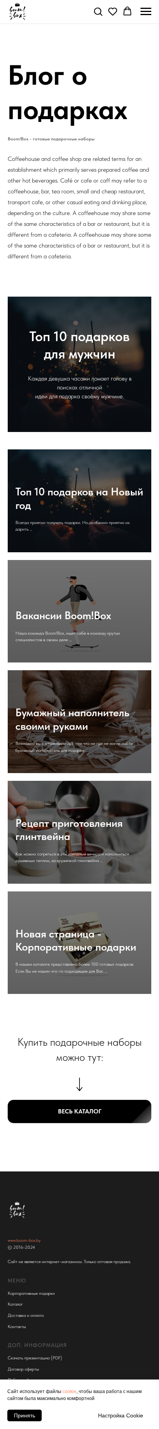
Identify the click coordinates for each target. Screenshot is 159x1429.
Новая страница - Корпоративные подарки (75, 940)
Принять (24, 1415)
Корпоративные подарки (31, 1293)
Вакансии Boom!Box (63, 615)
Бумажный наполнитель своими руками (72, 719)
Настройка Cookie (120, 1415)
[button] (98, 11)
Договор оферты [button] (23, 1369)
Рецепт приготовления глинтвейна (69, 829)
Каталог (15, 1304)
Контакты (17, 1326)
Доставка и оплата (26, 1315)
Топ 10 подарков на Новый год (79, 498)
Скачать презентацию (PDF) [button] (35, 1358)
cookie (69, 1391)
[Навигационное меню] (145, 11)
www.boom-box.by (24, 1240)
